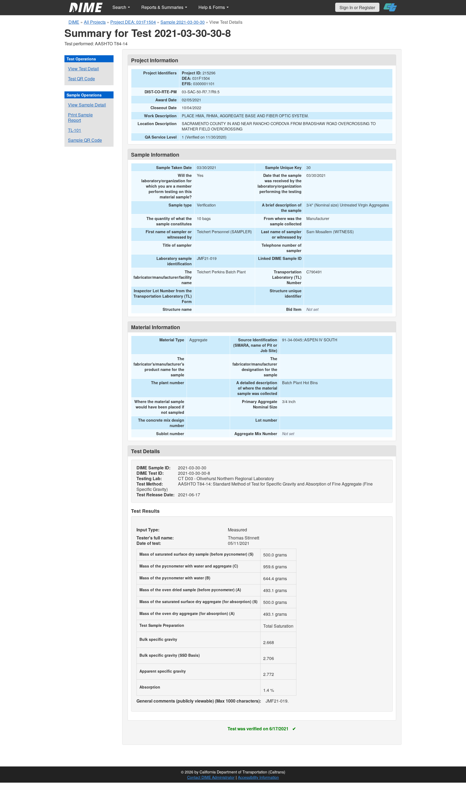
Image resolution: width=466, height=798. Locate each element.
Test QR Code (81, 78)
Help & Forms (212, 7)
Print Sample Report (80, 117)
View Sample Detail (87, 105)
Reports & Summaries (162, 7)
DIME (73, 22)
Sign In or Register (357, 7)
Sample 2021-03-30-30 (182, 22)
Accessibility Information (258, 777)
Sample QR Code (85, 140)
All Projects (95, 22)
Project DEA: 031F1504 (133, 22)
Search (119, 7)
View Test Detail (83, 69)
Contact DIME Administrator (211, 777)
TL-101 (74, 130)
